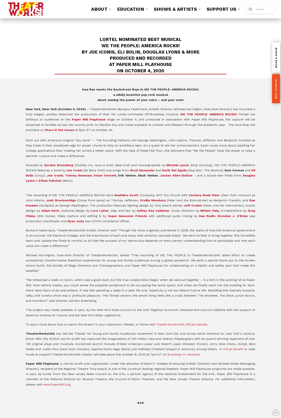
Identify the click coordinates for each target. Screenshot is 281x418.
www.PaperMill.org (57, 384)
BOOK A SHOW (276, 57)
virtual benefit (233, 349)
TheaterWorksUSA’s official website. (182, 324)
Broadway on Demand (183, 354)
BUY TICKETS (276, 89)
